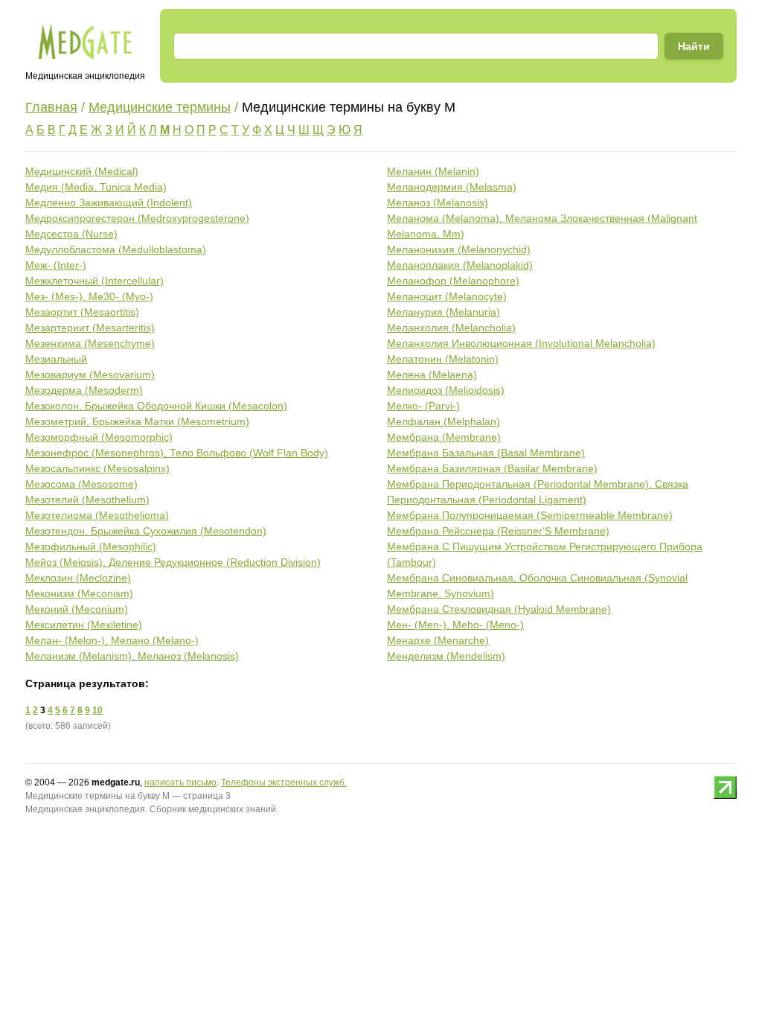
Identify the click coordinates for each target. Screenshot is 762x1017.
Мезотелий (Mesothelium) (87, 500)
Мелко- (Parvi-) (423, 406)
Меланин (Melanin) (433, 171)
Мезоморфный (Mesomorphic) (99, 437)
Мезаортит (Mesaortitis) (82, 312)
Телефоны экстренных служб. (284, 782)
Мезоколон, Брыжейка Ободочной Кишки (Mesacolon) (156, 406)
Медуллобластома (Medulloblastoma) (115, 249)
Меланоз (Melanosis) (437, 202)
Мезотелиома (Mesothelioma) (97, 515)
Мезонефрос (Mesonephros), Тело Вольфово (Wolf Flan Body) (176, 453)
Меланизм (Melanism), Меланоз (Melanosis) (132, 656)
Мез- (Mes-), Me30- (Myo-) (89, 296)
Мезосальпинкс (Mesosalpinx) (97, 468)
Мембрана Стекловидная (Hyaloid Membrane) (499, 609)
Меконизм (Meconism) (79, 593)
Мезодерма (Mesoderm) (84, 390)
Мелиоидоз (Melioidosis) (446, 390)
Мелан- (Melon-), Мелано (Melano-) (112, 640)
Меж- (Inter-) (55, 265)
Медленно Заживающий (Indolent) (108, 202)
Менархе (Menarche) (438, 640)
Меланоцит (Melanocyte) (447, 296)
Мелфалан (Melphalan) (443, 421)
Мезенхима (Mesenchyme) (90, 343)
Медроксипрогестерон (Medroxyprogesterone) (137, 218)
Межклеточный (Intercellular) (94, 281)
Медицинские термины (160, 107)
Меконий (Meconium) (76, 609)
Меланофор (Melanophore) (453, 281)
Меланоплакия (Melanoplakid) (460, 265)
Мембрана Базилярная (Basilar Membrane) (492, 468)
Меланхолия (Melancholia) (451, 328)
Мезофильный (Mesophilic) (90, 546)
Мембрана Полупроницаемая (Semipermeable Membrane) (530, 515)
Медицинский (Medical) (81, 171)
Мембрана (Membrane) (444, 437)
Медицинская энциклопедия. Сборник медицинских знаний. (151, 809)
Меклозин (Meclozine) (78, 578)
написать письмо (180, 782)
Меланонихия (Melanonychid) (459, 249)
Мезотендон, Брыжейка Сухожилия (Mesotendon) (145, 531)
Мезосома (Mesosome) (81, 484)
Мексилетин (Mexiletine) (83, 625)
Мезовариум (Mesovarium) (90, 374)
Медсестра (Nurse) (71, 234)
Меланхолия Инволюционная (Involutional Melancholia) (521, 343)
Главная (51, 107)
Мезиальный (56, 359)
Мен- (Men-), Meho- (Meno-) (455, 625)
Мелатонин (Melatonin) (443, 359)
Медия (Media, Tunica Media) (96, 187)
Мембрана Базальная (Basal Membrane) (486, 453)
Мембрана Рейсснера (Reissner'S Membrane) (498, 531)
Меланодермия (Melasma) (451, 187)
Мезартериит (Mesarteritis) (90, 328)
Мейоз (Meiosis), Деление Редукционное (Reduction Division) (173, 562)
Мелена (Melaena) (432, 374)
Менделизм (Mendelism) (446, 656)
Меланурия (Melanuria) (443, 312)
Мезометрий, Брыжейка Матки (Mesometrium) (137, 421)
